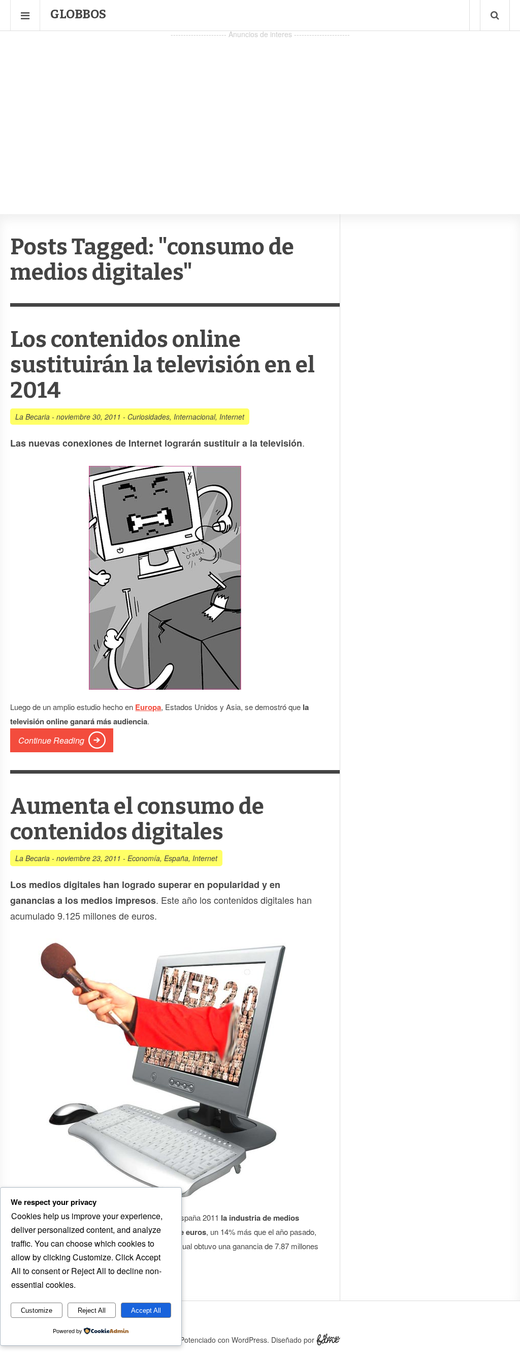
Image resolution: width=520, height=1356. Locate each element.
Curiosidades (148, 416)
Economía (143, 858)
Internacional (194, 416)
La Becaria (32, 416)
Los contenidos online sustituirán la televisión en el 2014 (162, 365)
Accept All (146, 1310)
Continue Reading (51, 740)
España (176, 858)
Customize (36, 1310)
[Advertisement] (260, 112)
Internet (231, 416)
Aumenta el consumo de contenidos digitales (137, 819)
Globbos (78, 14)
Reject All (92, 1310)
